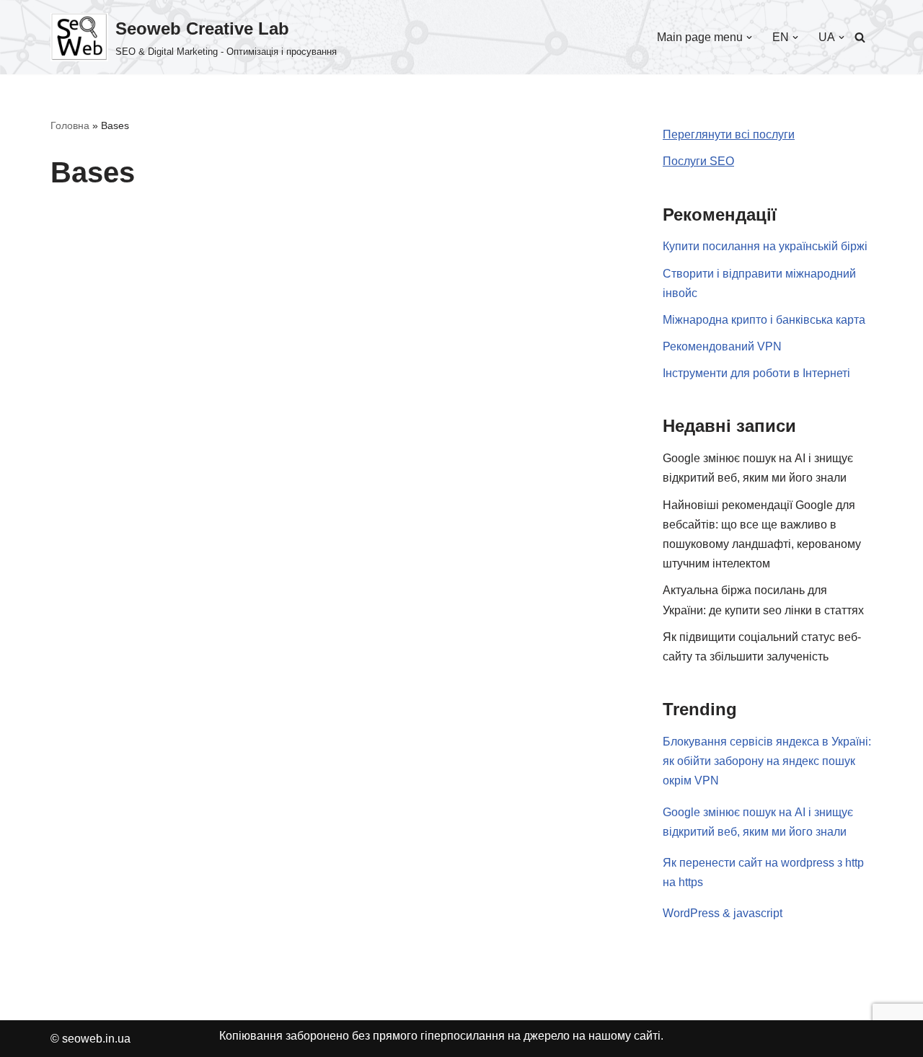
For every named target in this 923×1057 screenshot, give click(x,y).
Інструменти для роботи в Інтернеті (756, 373)
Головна (69, 125)
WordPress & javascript (722, 913)
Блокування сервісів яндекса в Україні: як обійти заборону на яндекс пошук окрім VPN (767, 761)
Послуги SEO (698, 161)
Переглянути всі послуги (729, 134)
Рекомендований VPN (722, 346)
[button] (749, 37)
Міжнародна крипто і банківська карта (764, 320)
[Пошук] (859, 37)
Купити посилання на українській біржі (765, 246)
